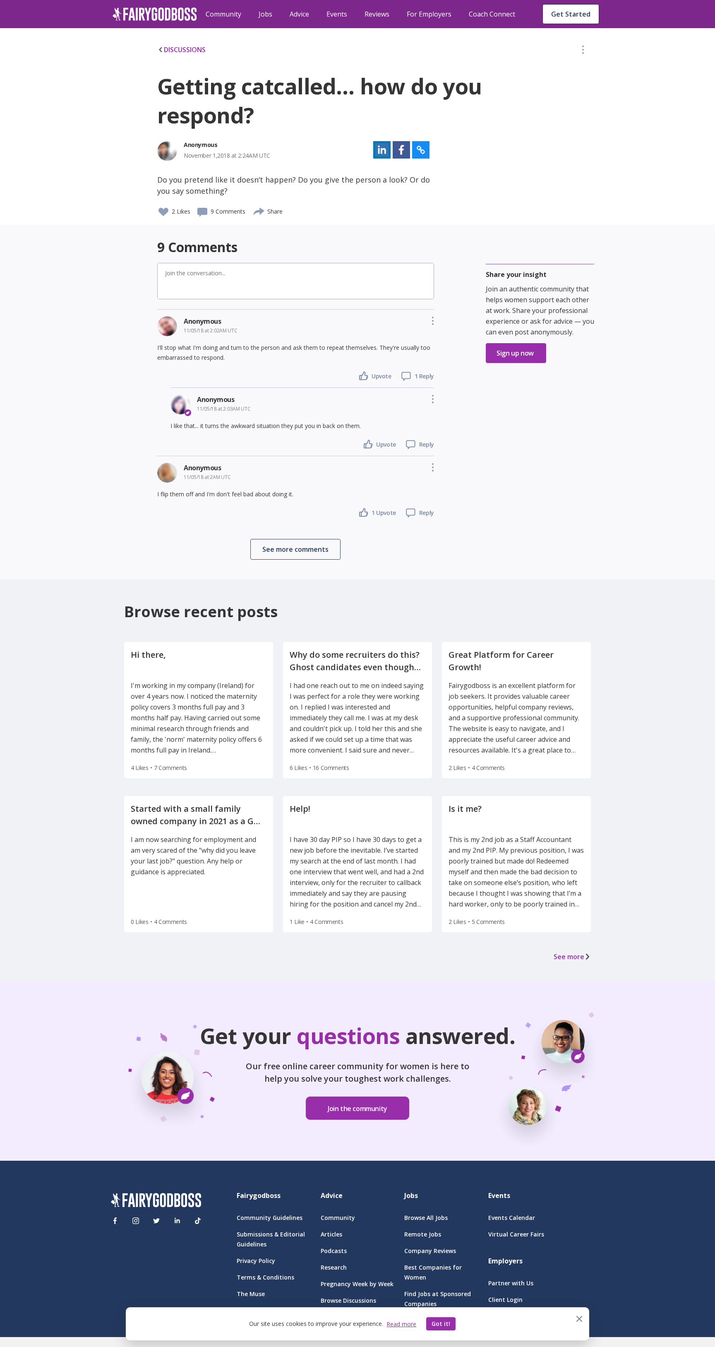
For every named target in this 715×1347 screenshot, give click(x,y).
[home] (155, 14)
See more (569, 957)
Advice (299, 14)
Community (223, 14)
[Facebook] (115, 1220)
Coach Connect (492, 14)
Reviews (377, 14)
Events (336, 14)
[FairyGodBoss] (156, 1201)
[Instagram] (135, 1220)
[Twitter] (156, 1220)
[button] (583, 51)
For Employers (429, 14)
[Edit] (583, 51)
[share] (259, 210)
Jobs (265, 14)
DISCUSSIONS (185, 50)
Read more (401, 1324)
